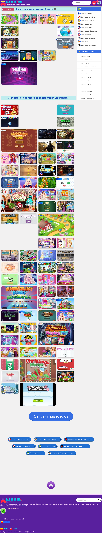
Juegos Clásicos (86, 74)
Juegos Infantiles (86, 95)
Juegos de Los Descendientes (75, 446)
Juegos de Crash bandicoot (48, 439)
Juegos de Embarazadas (89, 31)
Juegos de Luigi (36, 453)
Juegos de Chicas (86, 24)
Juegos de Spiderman (24, 446)
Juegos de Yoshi (48, 446)
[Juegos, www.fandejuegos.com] (11, 3)
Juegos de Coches (87, 81)
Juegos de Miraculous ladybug (80, 439)
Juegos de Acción (86, 34)
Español (6, 522)
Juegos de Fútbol (87, 60)
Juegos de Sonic (86, 13)
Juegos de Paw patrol (88, 38)
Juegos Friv (84, 41)
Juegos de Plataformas (88, 67)
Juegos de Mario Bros (88, 17)
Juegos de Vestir (86, 27)
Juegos (23, 505)
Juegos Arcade (86, 63)
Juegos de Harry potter (88, 45)
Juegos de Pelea (86, 88)
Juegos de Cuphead (87, 20)
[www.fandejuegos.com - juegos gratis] (11, 500)
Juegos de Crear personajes (62, 453)
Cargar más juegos (51, 416)
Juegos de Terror (86, 91)
